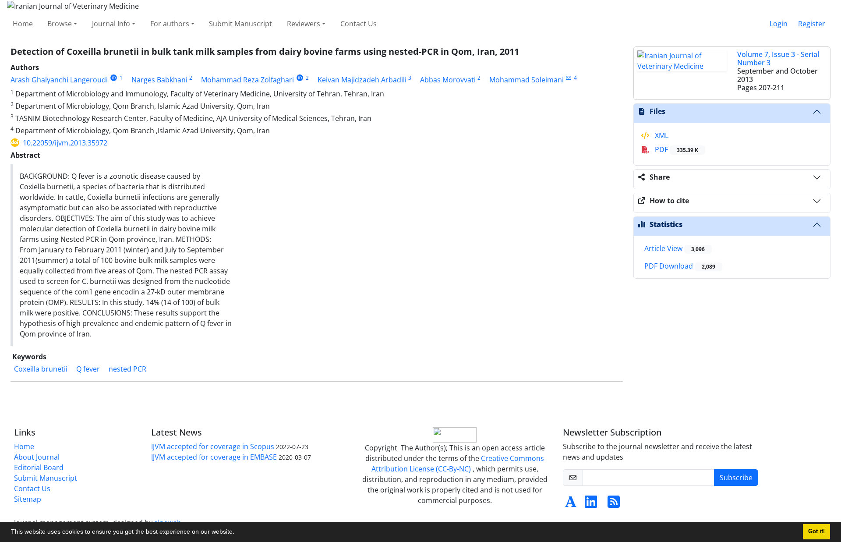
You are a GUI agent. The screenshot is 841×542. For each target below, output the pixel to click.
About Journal (37, 457)
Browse (59, 23)
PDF (675, 149)
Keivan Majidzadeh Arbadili (362, 80)
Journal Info (111, 23)
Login (779, 23)
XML (660, 135)
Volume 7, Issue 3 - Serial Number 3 (778, 58)
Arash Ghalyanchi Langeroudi (59, 80)
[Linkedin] (590, 504)
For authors (169, 23)
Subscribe (736, 477)
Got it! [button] (816, 531)
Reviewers (303, 23)
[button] (237, 532)
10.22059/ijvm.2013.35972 (65, 143)
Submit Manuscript (240, 23)
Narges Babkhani (159, 80)
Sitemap (27, 499)
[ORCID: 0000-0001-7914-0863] (114, 77)
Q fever (88, 369)
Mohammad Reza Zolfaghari (247, 80)
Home (23, 23)
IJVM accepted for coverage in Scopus (212, 446)
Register (811, 23)
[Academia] (571, 504)
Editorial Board (39, 467)
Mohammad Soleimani (526, 80)
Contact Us (358, 23)
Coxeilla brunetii (40, 369)
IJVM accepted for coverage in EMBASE (214, 457)
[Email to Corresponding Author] (568, 77)
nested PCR (127, 369)
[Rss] (613, 504)
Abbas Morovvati (448, 80)
